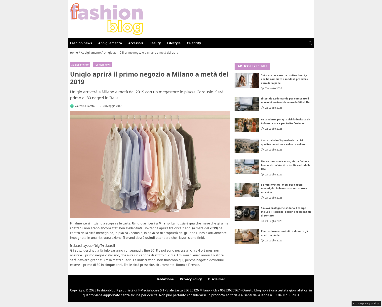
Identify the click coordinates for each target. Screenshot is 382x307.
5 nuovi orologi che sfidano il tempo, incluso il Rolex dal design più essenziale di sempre (286, 211)
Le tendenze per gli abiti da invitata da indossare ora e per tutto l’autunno (285, 121)
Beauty (155, 43)
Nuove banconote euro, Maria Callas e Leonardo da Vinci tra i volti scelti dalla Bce (286, 165)
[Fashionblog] (106, 19)
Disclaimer (216, 279)
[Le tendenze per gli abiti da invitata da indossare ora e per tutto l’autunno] (247, 125)
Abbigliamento (110, 43)
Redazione (165, 279)
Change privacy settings (366, 303)
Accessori (135, 43)
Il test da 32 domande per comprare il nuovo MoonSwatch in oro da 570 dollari (286, 100)
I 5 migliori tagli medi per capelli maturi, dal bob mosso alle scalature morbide (284, 188)
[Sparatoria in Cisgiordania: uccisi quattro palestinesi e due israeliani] (247, 146)
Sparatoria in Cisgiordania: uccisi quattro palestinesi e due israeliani (283, 142)
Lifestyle (173, 43)
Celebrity (194, 43)
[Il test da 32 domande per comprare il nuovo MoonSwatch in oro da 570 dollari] (247, 104)
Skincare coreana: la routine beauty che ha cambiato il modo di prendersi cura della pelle (284, 79)
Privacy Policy (191, 279)
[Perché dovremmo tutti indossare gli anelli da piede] (247, 236)
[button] (310, 43)
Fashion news (81, 43)
